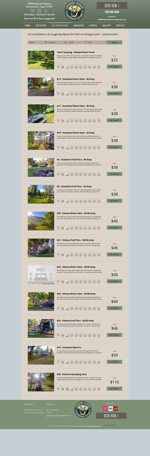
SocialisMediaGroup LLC (93, 426)
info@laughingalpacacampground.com (112, 19)
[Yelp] (115, 408)
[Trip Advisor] (110, 408)
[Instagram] (105, 408)
